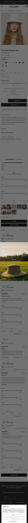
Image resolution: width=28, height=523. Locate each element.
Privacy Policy (21, 512)
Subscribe (14, 259)
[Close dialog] (26, 244)
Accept (13, 515)
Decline (13, 518)
